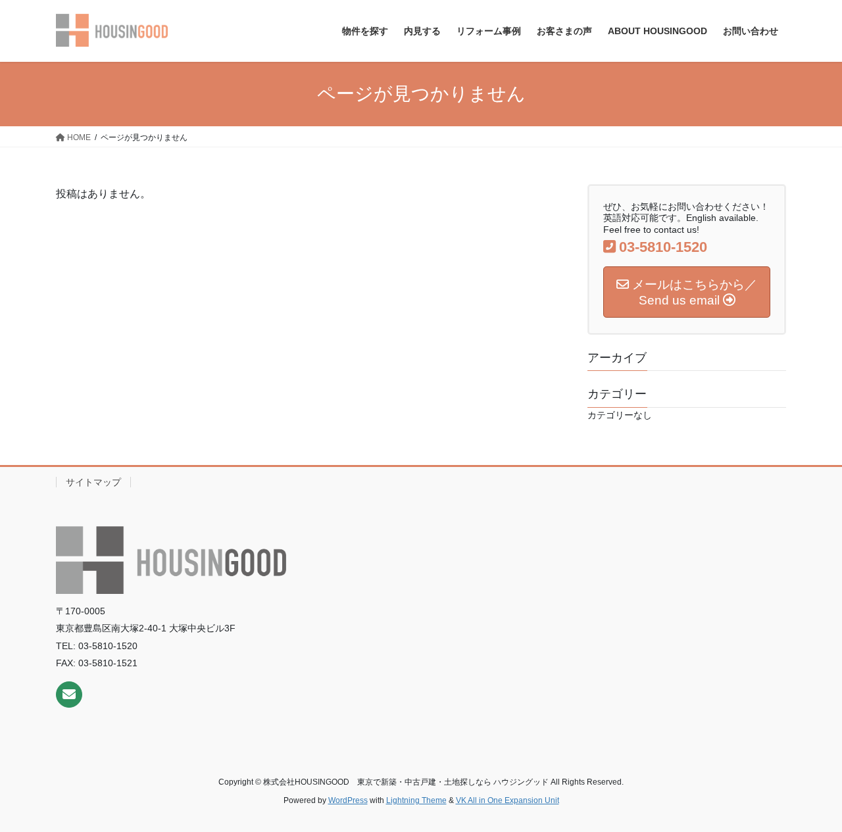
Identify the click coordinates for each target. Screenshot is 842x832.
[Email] (69, 694)
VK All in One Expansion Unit (507, 800)
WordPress (348, 800)
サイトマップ (93, 482)
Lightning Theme (416, 800)
